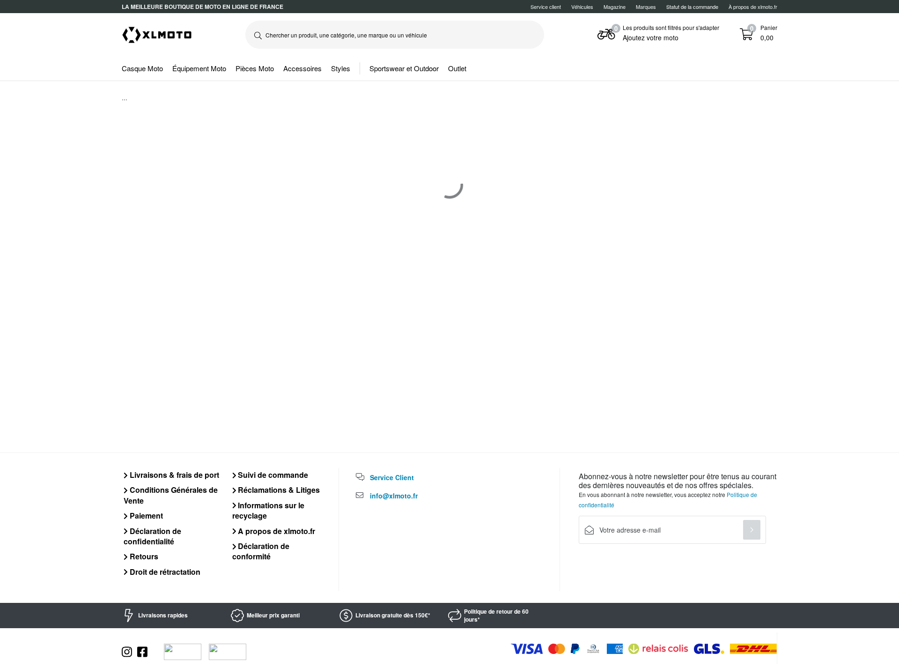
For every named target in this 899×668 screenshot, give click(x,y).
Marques (646, 6)
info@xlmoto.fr (394, 495)
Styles (340, 68)
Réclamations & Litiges (278, 489)
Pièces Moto (255, 68)
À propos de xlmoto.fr (753, 6)
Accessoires (302, 68)
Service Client (392, 477)
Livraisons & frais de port (173, 474)
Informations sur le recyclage (268, 510)
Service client (546, 6)
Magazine (615, 6)
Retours (143, 556)
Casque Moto (142, 68)
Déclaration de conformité (261, 551)
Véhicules (582, 6)
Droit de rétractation (164, 571)
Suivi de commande (272, 474)
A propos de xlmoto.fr (275, 531)
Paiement (145, 515)
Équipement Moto (199, 68)
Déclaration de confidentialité (152, 536)
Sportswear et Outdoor (404, 68)
